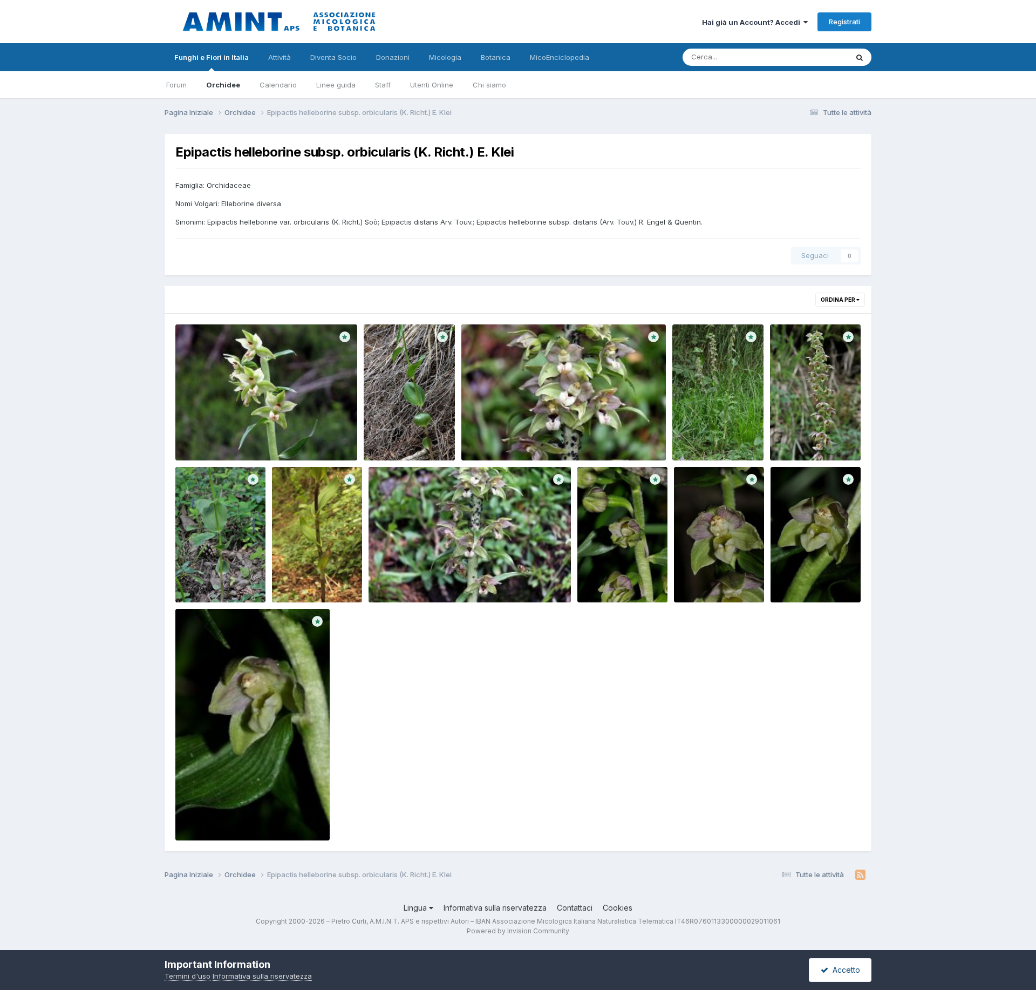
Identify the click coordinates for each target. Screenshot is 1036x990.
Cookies (617, 907)
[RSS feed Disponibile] (860, 875)
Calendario (278, 84)
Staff (383, 84)
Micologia (445, 57)
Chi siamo (489, 84)
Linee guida (336, 84)
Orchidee (223, 84)
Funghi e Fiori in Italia (211, 57)
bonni (203, 448)
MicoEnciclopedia (559, 57)
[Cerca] (859, 57)
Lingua (416, 907)
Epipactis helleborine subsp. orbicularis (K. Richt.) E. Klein (716, 435)
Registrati (844, 21)
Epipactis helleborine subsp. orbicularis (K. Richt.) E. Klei (408, 435)
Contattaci (574, 907)
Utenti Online (431, 84)
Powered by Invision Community (518, 931)
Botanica (495, 57)
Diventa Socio (333, 57)
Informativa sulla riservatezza (495, 907)
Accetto (844, 969)
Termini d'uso (187, 976)
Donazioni (393, 57)
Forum (176, 84)
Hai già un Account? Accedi (752, 22)
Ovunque (818, 57)
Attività (279, 57)
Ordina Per (838, 299)
